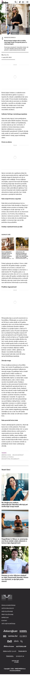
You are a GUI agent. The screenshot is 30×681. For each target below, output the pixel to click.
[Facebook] (19, 2)
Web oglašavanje (7, 611)
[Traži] (16, 2)
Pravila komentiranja (8, 605)
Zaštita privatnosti (8, 608)
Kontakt (4, 620)
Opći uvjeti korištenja (8, 623)
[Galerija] (15, 19)
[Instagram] (23, 2)
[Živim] (5, 2)
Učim (2, 38)
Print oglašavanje (7, 614)
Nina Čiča (6, 55)
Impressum (5, 617)
